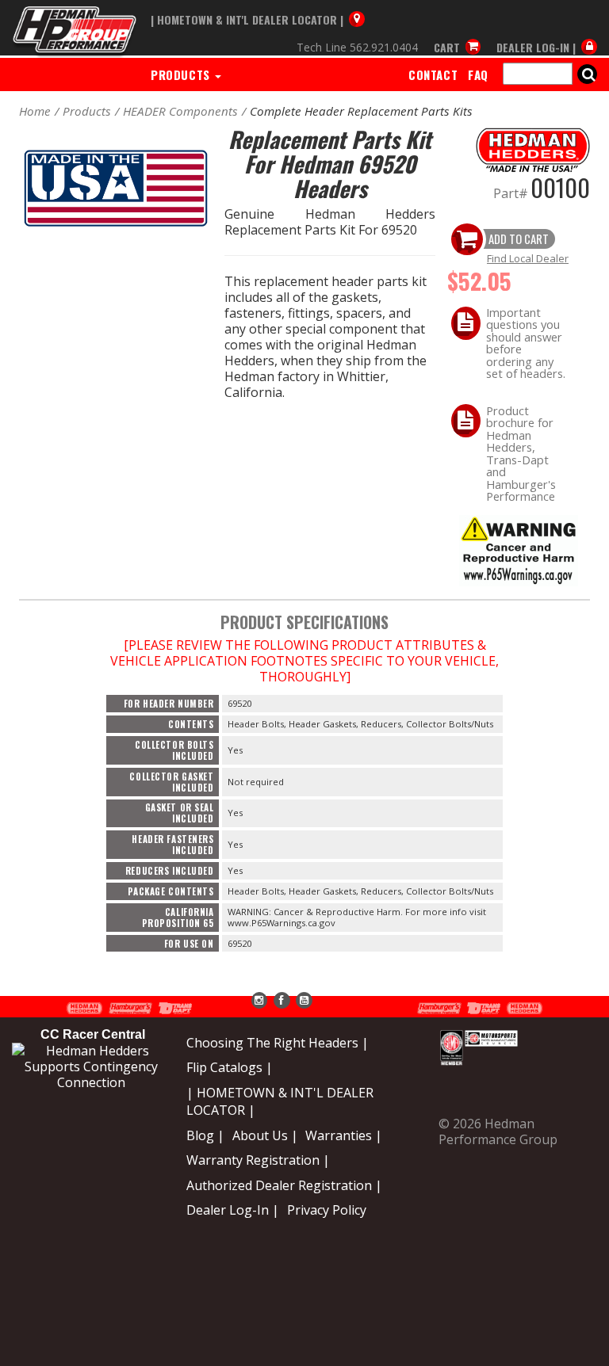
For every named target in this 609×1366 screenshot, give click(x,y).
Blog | (205, 1135)
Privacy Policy (326, 1210)
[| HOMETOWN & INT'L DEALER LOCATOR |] (258, 5)
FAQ (478, 74)
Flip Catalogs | (229, 1067)
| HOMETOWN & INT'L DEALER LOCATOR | (279, 1101)
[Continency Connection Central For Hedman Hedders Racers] (91, 1065)
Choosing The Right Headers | (277, 1042)
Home (35, 111)
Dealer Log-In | (232, 1210)
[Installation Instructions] (518, 550)
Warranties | (343, 1135)
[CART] (457, 33)
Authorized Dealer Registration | (284, 1185)
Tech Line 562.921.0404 (357, 47)
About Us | (265, 1135)
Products (182, 74)
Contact (433, 74)
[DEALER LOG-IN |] (542, 33)
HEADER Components (180, 111)
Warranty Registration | (258, 1160)
